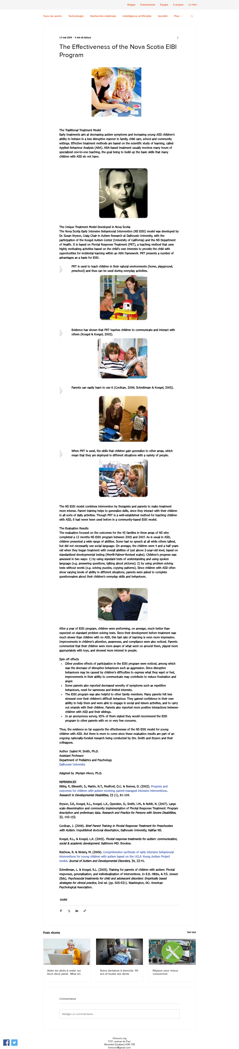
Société (162, 16)
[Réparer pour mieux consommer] (172, 952)
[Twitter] (14, 1042)
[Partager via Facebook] (60, 910)
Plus (176, 16)
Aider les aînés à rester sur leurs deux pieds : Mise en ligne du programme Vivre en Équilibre (66, 972)
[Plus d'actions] (178, 38)
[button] (148, 5)
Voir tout (191, 932)
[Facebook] (6, 1042)
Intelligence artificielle (136, 16)
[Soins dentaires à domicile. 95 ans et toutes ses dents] (119, 952)
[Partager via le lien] (84, 910)
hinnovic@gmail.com (119, 1047)
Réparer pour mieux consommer (165, 972)
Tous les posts (52, 16)
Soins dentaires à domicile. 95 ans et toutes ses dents (119, 972)
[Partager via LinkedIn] (76, 910)
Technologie (76, 16)
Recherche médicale (103, 16)
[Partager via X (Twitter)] (68, 910)
